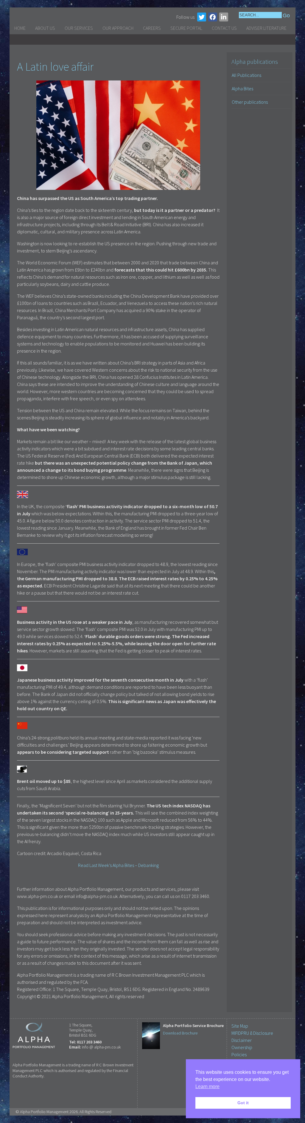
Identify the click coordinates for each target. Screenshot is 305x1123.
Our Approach (117, 28)
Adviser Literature (266, 28)
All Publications (246, 75)
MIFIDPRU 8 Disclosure (252, 1033)
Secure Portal (186, 28)
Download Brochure (180, 1033)
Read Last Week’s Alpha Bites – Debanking (118, 865)
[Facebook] (212, 17)
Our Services (79, 28)
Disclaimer (241, 1040)
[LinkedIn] (223, 17)
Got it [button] (243, 1102)
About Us (45, 28)
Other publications (250, 102)
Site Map (239, 1026)
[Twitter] (201, 17)
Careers (152, 28)
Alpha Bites (242, 88)
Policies (239, 1054)
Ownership (241, 1047)
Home (20, 28)
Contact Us (224, 28)
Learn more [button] (207, 1086)
